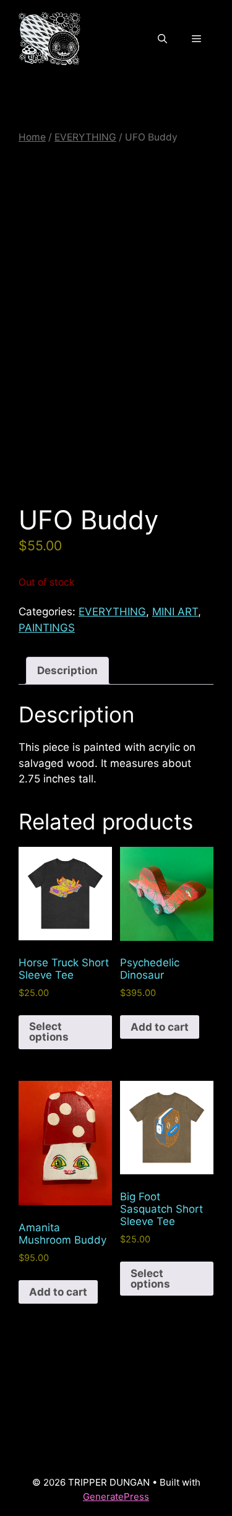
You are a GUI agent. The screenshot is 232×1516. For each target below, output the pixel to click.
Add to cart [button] (160, 1027)
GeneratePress (116, 1496)
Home (32, 137)
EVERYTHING (85, 137)
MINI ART (175, 611)
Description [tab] (67, 670)
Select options (49, 1031)
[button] (162, 39)
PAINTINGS (47, 628)
